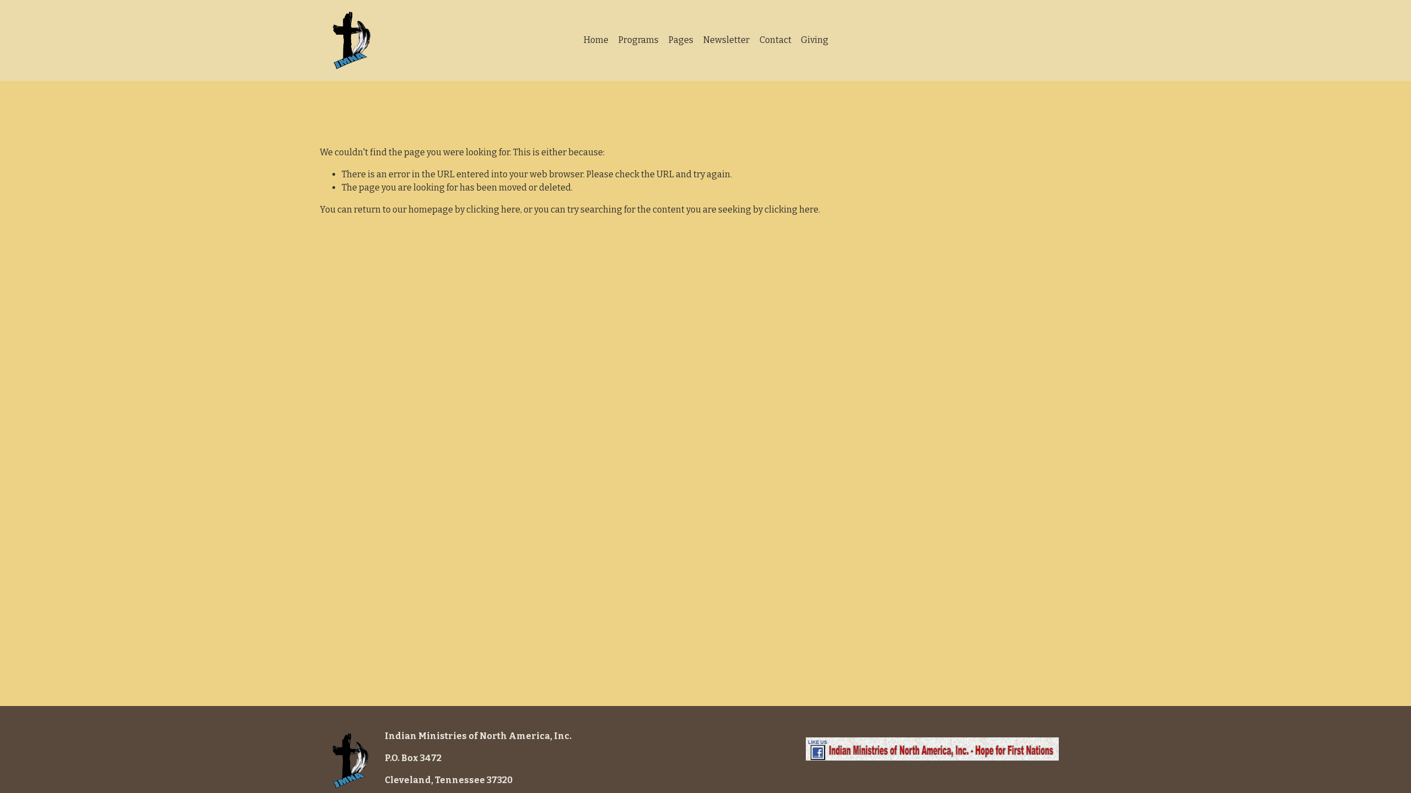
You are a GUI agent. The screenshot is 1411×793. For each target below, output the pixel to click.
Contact (775, 40)
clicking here (493, 209)
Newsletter (726, 40)
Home (596, 40)
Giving (814, 40)
